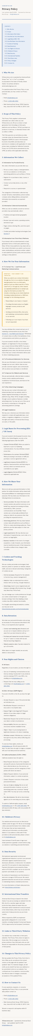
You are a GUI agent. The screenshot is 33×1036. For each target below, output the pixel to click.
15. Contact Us (10, 63)
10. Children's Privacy (11, 51)
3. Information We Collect (13, 34)
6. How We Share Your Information (15, 41)
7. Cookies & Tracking (12, 44)
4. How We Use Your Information (15, 36)
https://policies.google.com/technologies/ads (15, 609)
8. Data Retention (11, 46)
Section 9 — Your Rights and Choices (13, 334)
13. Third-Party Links (11, 58)
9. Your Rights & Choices (13, 48)
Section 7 (6, 234)
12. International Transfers (13, 56)
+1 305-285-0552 (13, 101)
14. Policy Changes (11, 60)
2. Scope (8, 31)
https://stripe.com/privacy (12, 887)
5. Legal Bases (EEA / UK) (13, 39)
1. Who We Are (10, 29)
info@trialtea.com (14, 14)
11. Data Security (10, 53)
